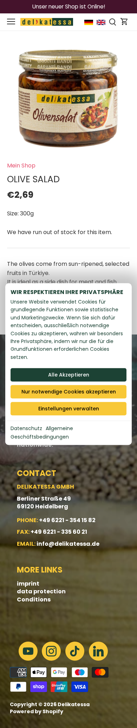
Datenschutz (26, 428)
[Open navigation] (11, 21)
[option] (68, 98)
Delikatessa (74, 704)
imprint (28, 584)
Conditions (34, 599)
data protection (41, 591)
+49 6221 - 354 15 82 (67, 520)
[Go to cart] (124, 22)
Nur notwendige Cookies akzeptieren (68, 391)
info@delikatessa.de (68, 544)
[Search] (112, 22)
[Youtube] (28, 651)
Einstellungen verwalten (68, 408)
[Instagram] (51, 651)
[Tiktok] (75, 651)
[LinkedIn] (98, 651)
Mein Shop (21, 165)
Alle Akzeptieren (68, 374)
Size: (13, 213)
